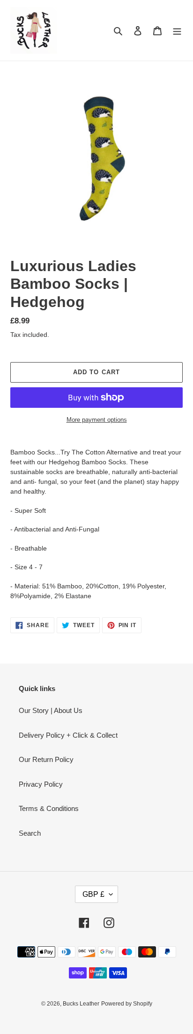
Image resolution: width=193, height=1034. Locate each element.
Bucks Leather (81, 1003)
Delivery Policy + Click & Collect (68, 735)
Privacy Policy (41, 784)
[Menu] (177, 31)
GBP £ (93, 894)
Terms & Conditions (49, 808)
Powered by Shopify (126, 1003)
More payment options (97, 419)
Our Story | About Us (50, 710)
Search (30, 833)
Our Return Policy (46, 759)
